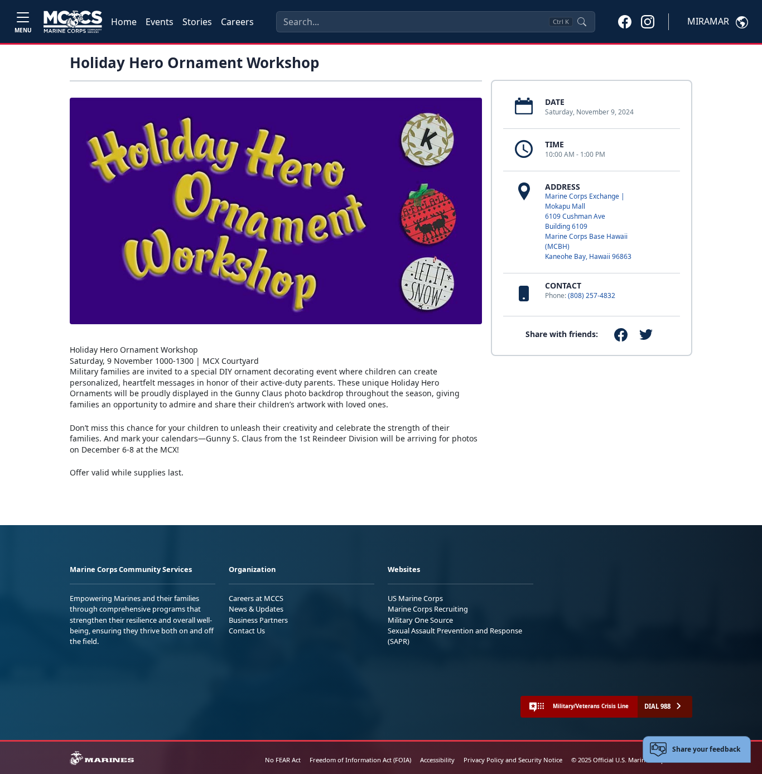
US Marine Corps (415, 598)
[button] (624, 21)
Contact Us (247, 631)
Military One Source (420, 620)
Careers (237, 22)
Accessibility (437, 760)
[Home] (73, 22)
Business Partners (258, 620)
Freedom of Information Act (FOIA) (360, 760)
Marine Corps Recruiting (428, 609)
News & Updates (256, 609)
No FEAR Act (283, 760)
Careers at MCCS (256, 598)
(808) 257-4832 (591, 295)
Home (124, 22)
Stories (197, 22)
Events (159, 22)
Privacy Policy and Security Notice (513, 760)
